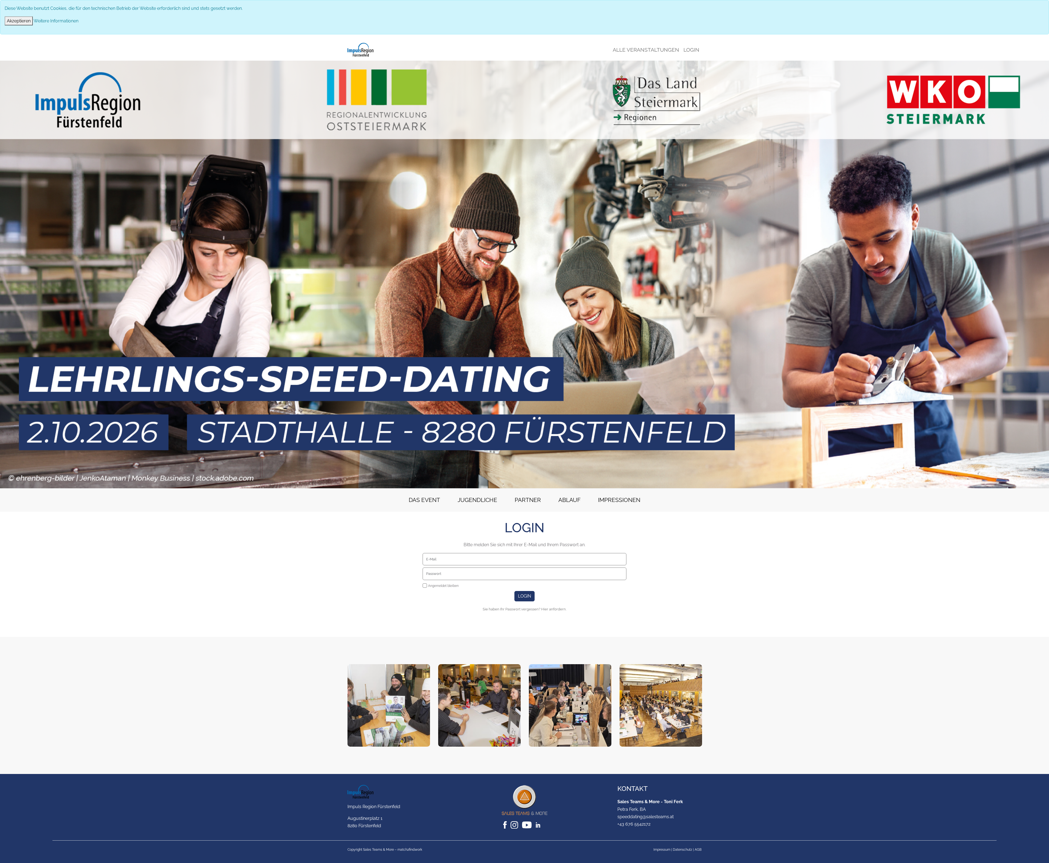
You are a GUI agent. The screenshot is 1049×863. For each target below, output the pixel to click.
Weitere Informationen (56, 20)
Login (691, 50)
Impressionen (619, 499)
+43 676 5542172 (633, 824)
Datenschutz (682, 850)
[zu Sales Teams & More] (524, 799)
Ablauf (569, 499)
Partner (528, 499)
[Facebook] (505, 824)
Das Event (424, 499)
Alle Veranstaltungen (646, 50)
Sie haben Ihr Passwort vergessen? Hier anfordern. (524, 609)
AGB (698, 850)
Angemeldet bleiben (443, 586)
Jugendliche (477, 499)
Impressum (661, 850)
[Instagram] (515, 824)
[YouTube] (527, 824)
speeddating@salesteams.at (645, 816)
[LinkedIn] (540, 824)
